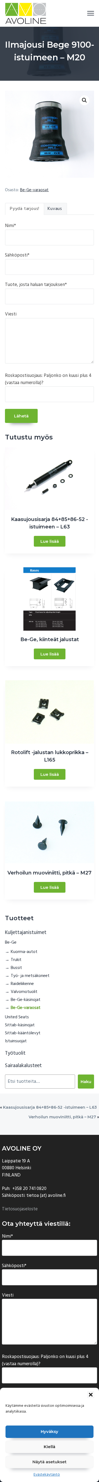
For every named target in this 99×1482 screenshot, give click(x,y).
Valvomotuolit (24, 991)
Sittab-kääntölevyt (22, 1033)
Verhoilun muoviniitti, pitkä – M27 (62, 1116)
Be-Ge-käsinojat (25, 999)
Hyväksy (49, 1431)
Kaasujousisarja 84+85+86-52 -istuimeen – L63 (50, 1107)
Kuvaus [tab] (55, 208)
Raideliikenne (22, 983)
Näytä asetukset (49, 1461)
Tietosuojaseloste (20, 1209)
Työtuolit (15, 1053)
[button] (91, 1394)
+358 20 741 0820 (29, 1188)
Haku (86, 1081)
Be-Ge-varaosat (34, 190)
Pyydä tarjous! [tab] (24, 208)
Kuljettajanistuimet (25, 932)
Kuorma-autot (24, 951)
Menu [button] (84, 13)
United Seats (17, 1017)
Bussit (16, 967)
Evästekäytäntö (47, 1475)
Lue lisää (49, 541)
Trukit (16, 959)
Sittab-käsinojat (20, 1025)
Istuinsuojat (16, 1041)
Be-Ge (10, 942)
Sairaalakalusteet (23, 1066)
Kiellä (49, 1446)
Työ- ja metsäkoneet (30, 975)
